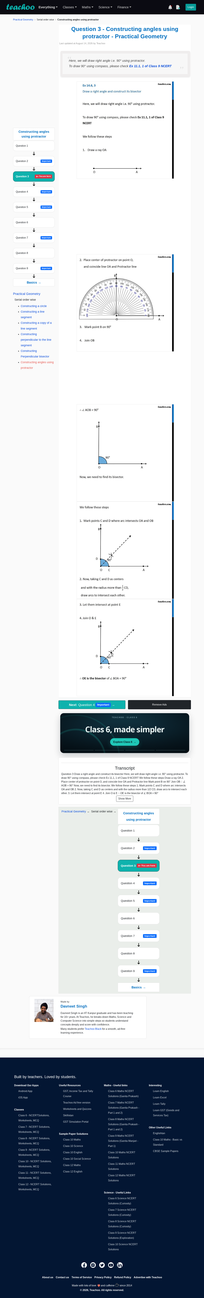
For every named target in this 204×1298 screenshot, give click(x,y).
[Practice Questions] (178, 7)
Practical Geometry (23, 19)
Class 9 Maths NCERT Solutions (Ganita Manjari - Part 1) (123, 1140)
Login (191, 7)
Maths (86, 7)
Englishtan (159, 1133)
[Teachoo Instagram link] (93, 1265)
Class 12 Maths (72, 1165)
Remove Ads (159, 704)
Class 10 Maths (72, 1139)
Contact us (62, 1277)
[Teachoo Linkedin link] (120, 1265)
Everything (47, 7)
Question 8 (22, 253)
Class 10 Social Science (77, 1158)
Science (104, 7)
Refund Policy (122, 1277)
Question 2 (33, 161)
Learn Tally (159, 1104)
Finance (123, 7)
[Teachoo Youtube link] (111, 1265)
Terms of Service (82, 1277)
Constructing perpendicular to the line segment (36, 340)
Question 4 (33, 191)
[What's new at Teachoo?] (170, 7)
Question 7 (33, 237)
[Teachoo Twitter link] (102, 1265)
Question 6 (22, 222)
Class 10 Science (73, 1146)
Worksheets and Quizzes (77, 1109)
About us (47, 1277)
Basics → (34, 282)
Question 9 (33, 268)
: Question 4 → (92, 705)
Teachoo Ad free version (76, 1102)
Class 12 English (72, 1171)
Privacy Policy (103, 1277)
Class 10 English (72, 1152)
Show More (124, 798)
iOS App (23, 1097)
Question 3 (33, 176)
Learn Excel (160, 1097)
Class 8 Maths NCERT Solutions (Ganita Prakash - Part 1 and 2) (123, 1124)
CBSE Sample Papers (165, 1151)
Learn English (161, 1091)
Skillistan (68, 1115)
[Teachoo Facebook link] (84, 1265)
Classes (68, 7)
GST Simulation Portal (75, 1121)
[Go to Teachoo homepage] (20, 7)
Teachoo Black (93, 1029)
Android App (25, 1091)
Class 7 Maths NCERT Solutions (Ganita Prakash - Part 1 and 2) (123, 1107)
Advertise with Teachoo (148, 1277)
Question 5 (33, 207)
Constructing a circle (34, 306)
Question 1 (22, 145)
